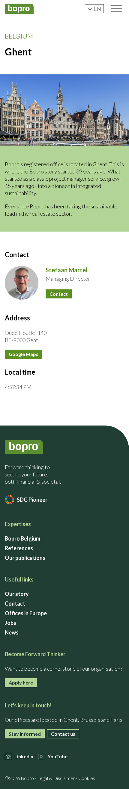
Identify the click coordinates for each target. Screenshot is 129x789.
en (97, 8)
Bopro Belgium (22, 538)
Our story (17, 594)
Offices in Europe (26, 613)
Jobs (10, 622)
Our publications (25, 557)
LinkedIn (23, 756)
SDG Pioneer (32, 499)
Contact (59, 294)
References (19, 548)
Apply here (21, 682)
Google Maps (23, 354)
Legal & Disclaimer (56, 778)
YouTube (58, 756)
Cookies (86, 778)
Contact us (63, 734)
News (12, 632)
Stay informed (25, 734)
